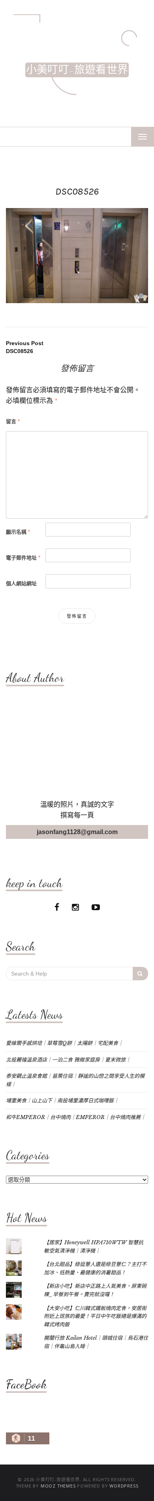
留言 (13, 421)
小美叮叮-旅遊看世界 (77, 69)
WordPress (123, 1486)
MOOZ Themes (58, 1486)
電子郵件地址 (23, 558)
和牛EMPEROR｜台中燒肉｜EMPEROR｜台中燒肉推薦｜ (76, 1117)
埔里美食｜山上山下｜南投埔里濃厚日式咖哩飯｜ (62, 1100)
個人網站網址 (21, 583)
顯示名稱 (18, 532)
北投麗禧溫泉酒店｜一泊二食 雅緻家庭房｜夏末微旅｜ (68, 1059)
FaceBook (26, 1384)
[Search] (140, 973)
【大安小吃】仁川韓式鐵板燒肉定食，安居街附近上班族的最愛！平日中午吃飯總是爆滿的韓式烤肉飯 (95, 1316)
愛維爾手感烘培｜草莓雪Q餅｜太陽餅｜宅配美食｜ (64, 1043)
